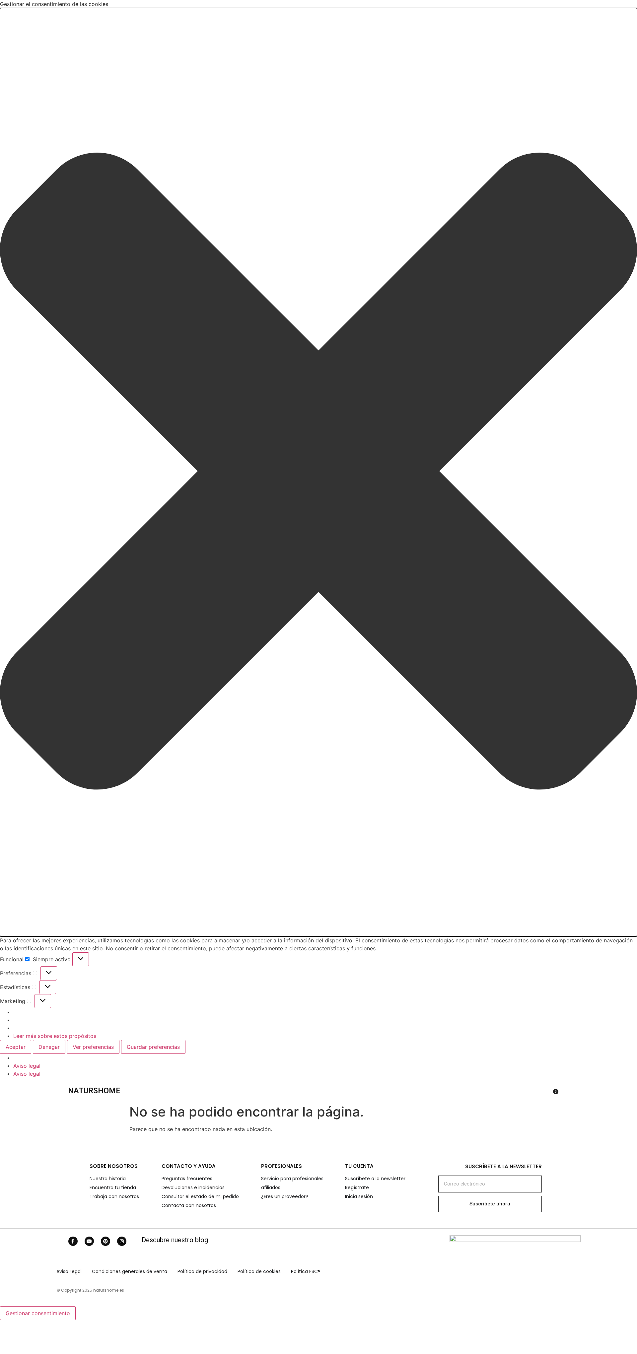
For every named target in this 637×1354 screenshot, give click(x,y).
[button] (318, 472)
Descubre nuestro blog (175, 1240)
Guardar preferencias (153, 1047)
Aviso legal (26, 1065)
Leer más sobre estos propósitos (54, 1036)
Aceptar (16, 1047)
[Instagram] (121, 1241)
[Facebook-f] (73, 1241)
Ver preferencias (93, 1047)
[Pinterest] (105, 1241)
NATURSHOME (94, 1090)
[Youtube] (89, 1241)
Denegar (49, 1047)
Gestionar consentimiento (38, 1313)
